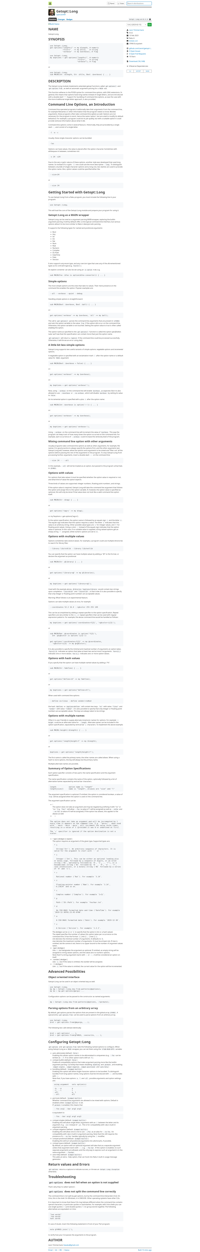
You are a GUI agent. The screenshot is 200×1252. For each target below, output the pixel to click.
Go (149, 24)
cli (130, 71)
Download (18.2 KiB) (137, 61)
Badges (69, 19)
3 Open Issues (134, 51)
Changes (61, 19)
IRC (60, 1250)
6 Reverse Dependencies (138, 66)
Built (145, 1250)
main (147, 71)
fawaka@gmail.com (71, 1245)
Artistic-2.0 (133, 41)
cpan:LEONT (61, 14)
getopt (138, 71)
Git (56, 1250)
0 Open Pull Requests (137, 54)
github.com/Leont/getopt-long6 (140, 48)
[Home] (50, 3)
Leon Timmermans (136, 30)
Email (50, 1250)
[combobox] (139, 3)
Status (66, 1250)
